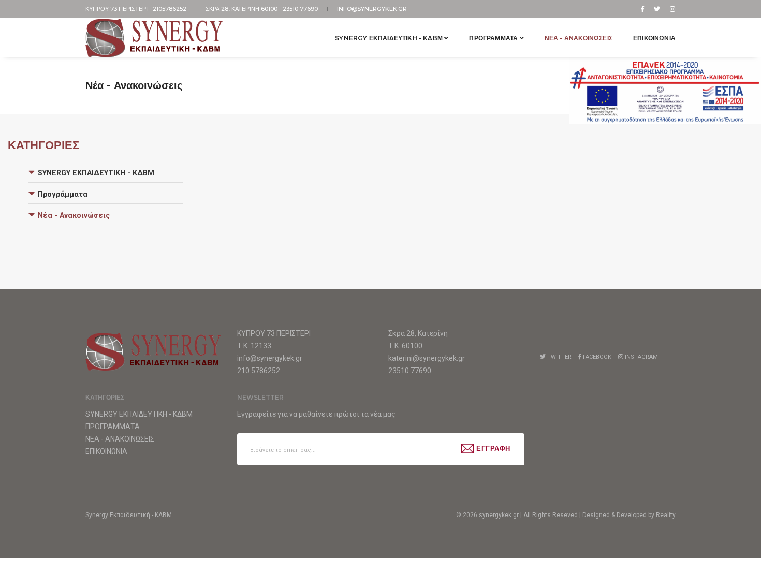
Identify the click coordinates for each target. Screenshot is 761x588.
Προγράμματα (62, 194)
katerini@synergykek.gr (426, 358)
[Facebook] (642, 8)
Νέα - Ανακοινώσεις (74, 215)
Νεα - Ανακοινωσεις (578, 38)
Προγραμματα (494, 38)
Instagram (640, 357)
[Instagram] (671, 8)
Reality (666, 515)
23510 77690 (301, 8)
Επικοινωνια (654, 38)
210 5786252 (258, 370)
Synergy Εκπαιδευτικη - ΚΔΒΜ (389, 38)
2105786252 (170, 8)
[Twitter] (657, 8)
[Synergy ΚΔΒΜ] (154, 38)
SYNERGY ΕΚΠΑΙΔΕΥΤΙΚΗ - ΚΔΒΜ (96, 173)
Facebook (596, 357)
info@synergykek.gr (372, 8)
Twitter (559, 357)
